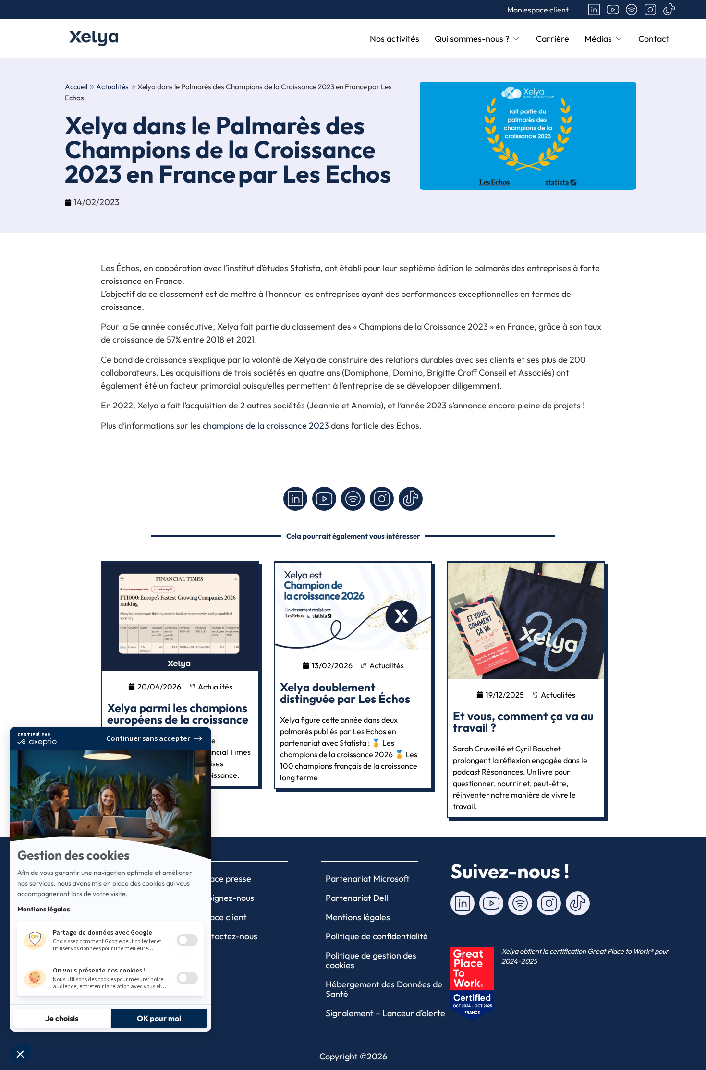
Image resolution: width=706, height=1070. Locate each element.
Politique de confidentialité (377, 936)
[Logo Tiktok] (669, 9)
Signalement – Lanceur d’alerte (385, 1013)
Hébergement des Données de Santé (384, 989)
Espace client (221, 916)
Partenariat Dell (357, 897)
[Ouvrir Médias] (618, 38)
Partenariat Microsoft (368, 878)
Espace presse (223, 878)
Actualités (112, 86)
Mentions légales (358, 916)
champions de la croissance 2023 (266, 425)
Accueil (76, 86)
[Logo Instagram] (650, 9)
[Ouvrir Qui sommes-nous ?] (516, 38)
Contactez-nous (226, 936)
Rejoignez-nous (225, 897)
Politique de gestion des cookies (371, 960)
